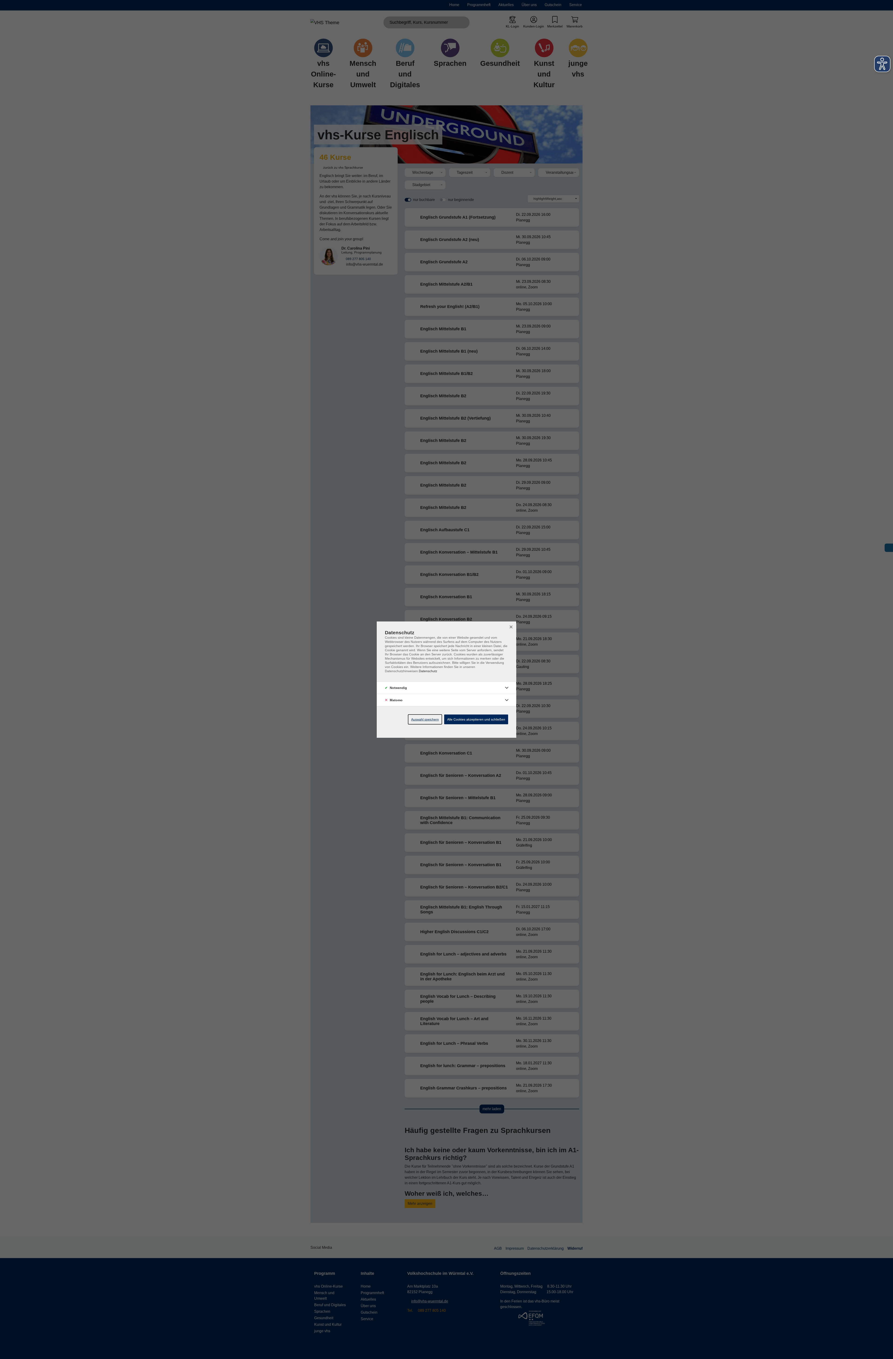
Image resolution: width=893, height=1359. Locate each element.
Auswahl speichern (425, 719)
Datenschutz (428, 671)
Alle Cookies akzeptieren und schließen (476, 719)
